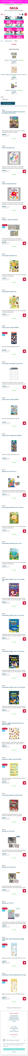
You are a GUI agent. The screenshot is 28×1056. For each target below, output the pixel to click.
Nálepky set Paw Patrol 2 (11, 90)
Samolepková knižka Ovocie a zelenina (12, 507)
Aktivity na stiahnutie (14, 1031)
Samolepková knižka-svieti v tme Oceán (13, 615)
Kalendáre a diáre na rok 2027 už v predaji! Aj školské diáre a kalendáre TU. (12, 2)
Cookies (14, 1021)
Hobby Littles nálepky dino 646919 (11, 435)
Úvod (2, 41)
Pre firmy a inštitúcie (14, 1028)
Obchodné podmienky (14, 1017)
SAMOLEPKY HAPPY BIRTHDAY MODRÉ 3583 (13, 939)
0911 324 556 (19, 4)
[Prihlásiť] (23, 14)
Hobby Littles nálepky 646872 (10, 399)
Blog (14, 1029)
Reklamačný (12, 1018)
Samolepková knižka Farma (9, 255)
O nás (14, 1036)
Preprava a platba (14, 1015)
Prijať (14, 1049)
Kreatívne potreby (8, 41)
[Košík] (25, 14)
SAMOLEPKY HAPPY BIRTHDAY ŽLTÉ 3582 (14, 975)
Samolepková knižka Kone (9, 291)
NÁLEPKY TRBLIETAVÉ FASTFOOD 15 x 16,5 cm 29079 (13, 74)
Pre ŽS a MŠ (14, 1026)
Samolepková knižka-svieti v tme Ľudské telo (13, 580)
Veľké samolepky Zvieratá (9, 183)
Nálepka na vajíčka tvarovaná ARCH (11, 759)
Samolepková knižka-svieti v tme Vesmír (13, 651)
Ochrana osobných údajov (14, 1019)
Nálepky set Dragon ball (8, 867)
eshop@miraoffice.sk (10, 4)
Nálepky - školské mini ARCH (11, 60)
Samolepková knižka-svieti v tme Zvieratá (13, 687)
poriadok (16, 1018)
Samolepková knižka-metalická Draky (12, 795)
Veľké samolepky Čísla (8, 147)
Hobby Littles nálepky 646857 (10, 327)
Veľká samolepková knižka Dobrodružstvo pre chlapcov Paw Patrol (13, 112)
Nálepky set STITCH (7, 903)
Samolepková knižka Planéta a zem (12, 543)
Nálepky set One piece (8, 831)
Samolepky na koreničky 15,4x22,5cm (12, 363)
